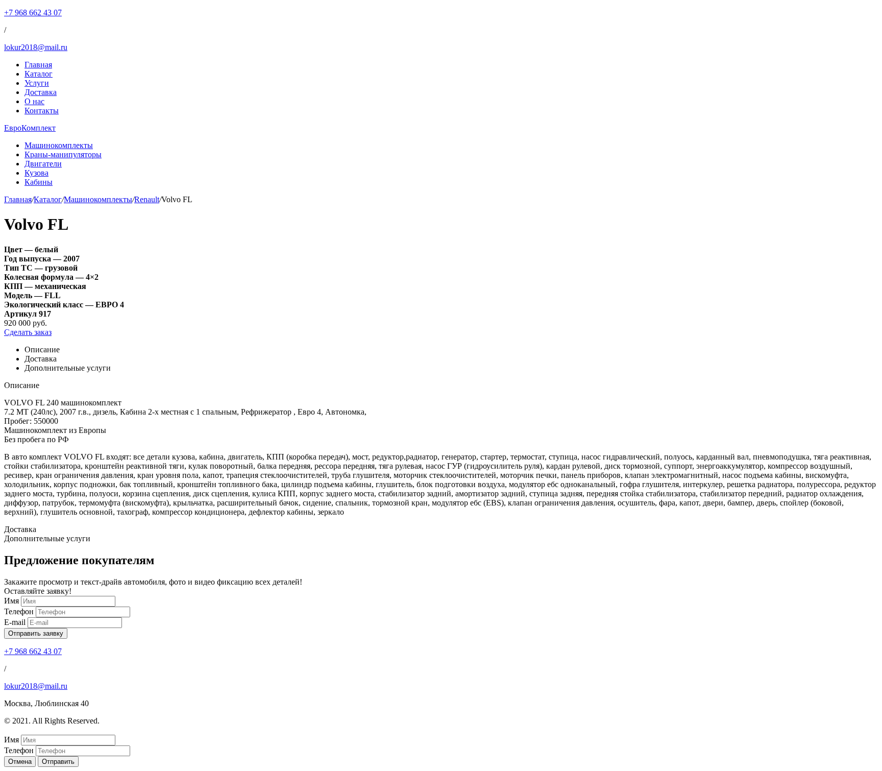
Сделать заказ (28, 332)
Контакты (41, 110)
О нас (34, 101)
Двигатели (43, 163)
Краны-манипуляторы (63, 154)
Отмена (20, 761)
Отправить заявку (35, 633)
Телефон (19, 611)
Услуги (36, 83)
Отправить (58, 761)
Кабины (38, 182)
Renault (146, 199)
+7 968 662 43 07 (33, 12)
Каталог (38, 73)
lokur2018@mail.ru (35, 47)
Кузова (36, 172)
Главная (38, 64)
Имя (11, 600)
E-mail (15, 622)
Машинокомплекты (58, 145)
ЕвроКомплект (30, 128)
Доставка (40, 92)
